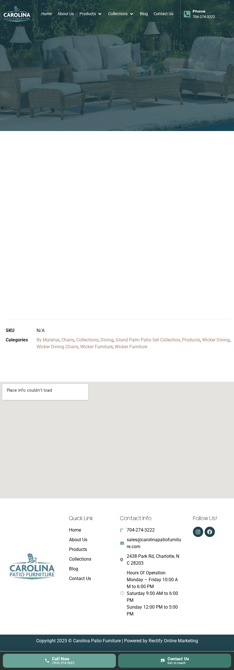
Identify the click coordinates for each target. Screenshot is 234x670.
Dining (107, 340)
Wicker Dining (216, 340)
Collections (87, 340)
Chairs (67, 340)
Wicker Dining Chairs (57, 346)
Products (191, 340)
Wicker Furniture (96, 346)
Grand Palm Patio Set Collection (148, 340)
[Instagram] (198, 532)
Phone (199, 11)
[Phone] (187, 14)
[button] (91, 13)
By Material (48, 340)
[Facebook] (210, 532)
